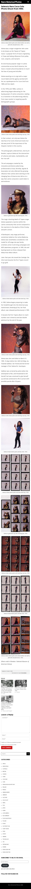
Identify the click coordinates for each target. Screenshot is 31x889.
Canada (4, 774)
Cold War (5, 779)
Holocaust (5, 800)
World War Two (6, 852)
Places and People (7, 818)
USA (3, 841)
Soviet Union (6, 828)
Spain (4, 831)
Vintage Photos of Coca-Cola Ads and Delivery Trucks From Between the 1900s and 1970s (7, 690)
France (4, 789)
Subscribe (5, 865)
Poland (4, 821)
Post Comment (6, 747)
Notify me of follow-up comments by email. (11, 742)
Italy (4, 805)
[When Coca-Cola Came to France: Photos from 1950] (21, 683)
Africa (4, 763)
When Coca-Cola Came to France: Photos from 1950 (20, 689)
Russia (4, 823)
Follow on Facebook (9, 874)
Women (4, 847)
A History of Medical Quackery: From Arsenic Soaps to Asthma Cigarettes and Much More (7, 706)
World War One (6, 849)
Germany (5, 795)
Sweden (4, 836)
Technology (6, 839)
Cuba (4, 782)
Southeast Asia (6, 826)
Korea (4, 810)
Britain (4, 771)
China (4, 776)
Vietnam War (6, 844)
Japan (4, 808)
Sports (4, 834)
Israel (4, 802)
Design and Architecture (9, 784)
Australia (5, 768)
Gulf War (5, 797)
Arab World (5, 766)
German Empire (6, 792)
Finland (4, 787)
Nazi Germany (6, 815)
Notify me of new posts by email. (9, 744)
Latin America (6, 813)
